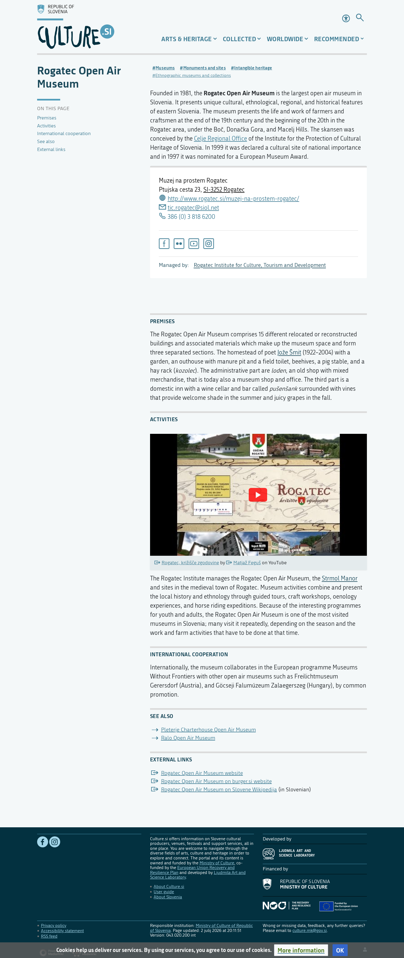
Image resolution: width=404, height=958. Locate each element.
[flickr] (179, 243)
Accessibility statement (62, 930)
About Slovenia (168, 897)
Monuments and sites (204, 68)
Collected (239, 39)
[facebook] (164, 243)
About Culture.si (169, 886)
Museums (165, 68)
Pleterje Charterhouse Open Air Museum (208, 730)
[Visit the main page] (89, 26)
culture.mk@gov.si (309, 930)
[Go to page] (360, 19)
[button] (301, 950)
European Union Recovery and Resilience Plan (192, 870)
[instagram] (208, 243)
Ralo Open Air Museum (188, 738)
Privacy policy (53, 925)
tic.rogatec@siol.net (193, 207)
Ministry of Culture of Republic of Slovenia (201, 928)
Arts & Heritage (186, 39)
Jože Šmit (289, 352)
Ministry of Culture (217, 862)
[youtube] (194, 243)
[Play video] (258, 495)
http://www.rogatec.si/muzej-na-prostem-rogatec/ (233, 198)
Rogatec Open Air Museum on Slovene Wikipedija (219, 789)
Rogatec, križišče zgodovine (190, 563)
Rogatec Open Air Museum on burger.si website (216, 781)
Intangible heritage (253, 68)
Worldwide (285, 39)
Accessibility (346, 18)
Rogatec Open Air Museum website (202, 773)
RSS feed (49, 936)
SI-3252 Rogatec (224, 189)
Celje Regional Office (220, 138)
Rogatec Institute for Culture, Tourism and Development (260, 265)
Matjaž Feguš (247, 563)
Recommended (336, 39)
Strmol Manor (340, 578)
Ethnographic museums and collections (193, 75)
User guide (164, 891)
